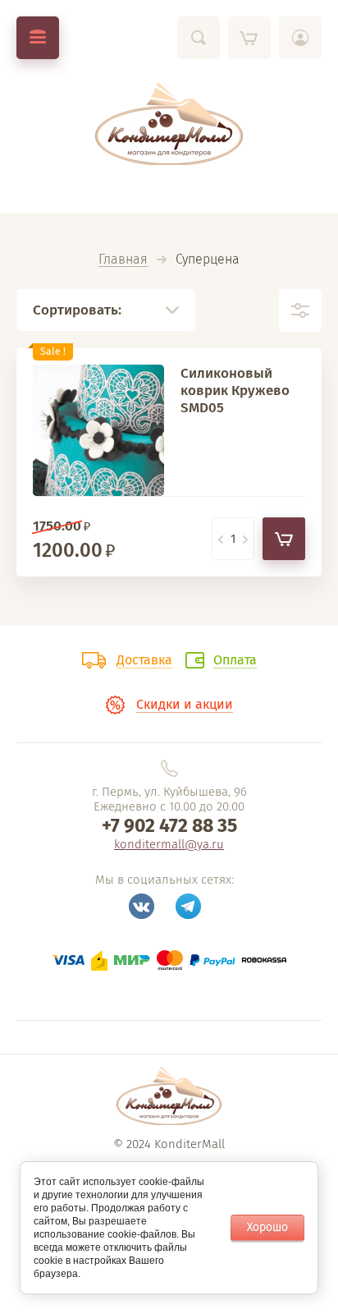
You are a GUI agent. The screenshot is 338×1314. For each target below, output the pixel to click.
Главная (123, 260)
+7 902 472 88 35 (169, 825)
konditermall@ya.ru (169, 844)
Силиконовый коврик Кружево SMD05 (235, 390)
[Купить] (284, 538)
